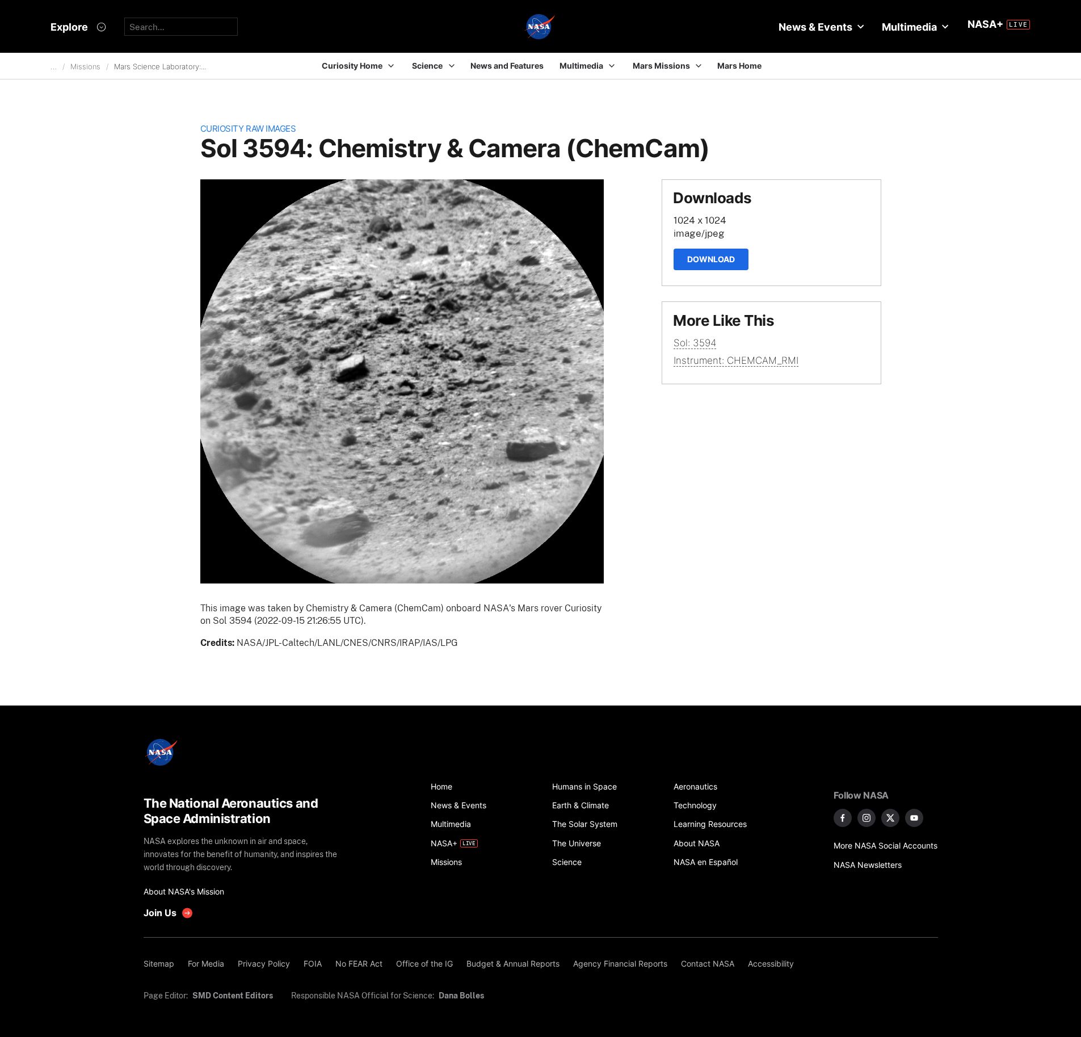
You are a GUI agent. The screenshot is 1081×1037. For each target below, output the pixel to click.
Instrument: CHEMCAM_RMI (736, 360)
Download (711, 259)
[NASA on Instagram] (866, 818)
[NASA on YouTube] (914, 818)
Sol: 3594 (695, 343)
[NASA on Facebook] (843, 818)
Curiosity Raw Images (248, 128)
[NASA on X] (890, 818)
